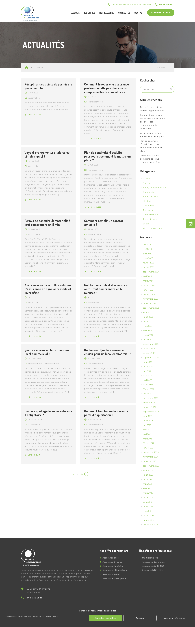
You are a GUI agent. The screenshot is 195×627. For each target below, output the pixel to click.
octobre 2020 (149, 461)
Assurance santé (111, 574)
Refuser (140, 618)
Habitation (148, 201)
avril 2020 (147, 488)
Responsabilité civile (152, 570)
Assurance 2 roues (112, 562)
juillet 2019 (148, 506)
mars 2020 (148, 493)
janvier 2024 (149, 290)
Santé (146, 223)
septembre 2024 (151, 271)
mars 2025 (148, 258)
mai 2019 (147, 511)
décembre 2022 (151, 344)
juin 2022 (147, 371)
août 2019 (147, 502)
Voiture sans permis (152, 228)
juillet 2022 (148, 366)
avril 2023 (147, 330)
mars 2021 (148, 438)
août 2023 (148, 312)
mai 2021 (147, 429)
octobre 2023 (149, 303)
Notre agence (106, 12)
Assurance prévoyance (114, 578)
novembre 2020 (151, 457)
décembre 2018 (151, 524)
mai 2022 (147, 375)
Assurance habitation (113, 566)
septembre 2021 (151, 411)
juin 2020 (147, 479)
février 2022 (148, 389)
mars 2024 (148, 281)
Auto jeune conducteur (154, 187)
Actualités (124, 12)
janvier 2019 (148, 520)
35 (82, 474)
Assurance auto (111, 558)
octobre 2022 (149, 353)
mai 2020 (147, 484)
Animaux (147, 183)
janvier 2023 (148, 339)
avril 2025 (147, 253)
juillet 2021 (148, 420)
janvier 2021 (148, 447)
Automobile (149, 192)
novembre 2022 (150, 348)
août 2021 (147, 416)
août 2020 (148, 470)
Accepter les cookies (105, 618)
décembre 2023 (151, 294)
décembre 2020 (151, 452)
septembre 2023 (151, 308)
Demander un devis (160, 12)
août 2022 (148, 362)
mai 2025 (147, 249)
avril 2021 (147, 434)
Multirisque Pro (150, 558)
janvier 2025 (149, 267)
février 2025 (148, 262)
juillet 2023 (148, 317)
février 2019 (148, 515)
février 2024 (148, 285)
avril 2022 (147, 380)
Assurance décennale (153, 562)
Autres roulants (150, 196)
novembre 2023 (150, 299)
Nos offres (89, 12)
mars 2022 (148, 384)
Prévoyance (149, 210)
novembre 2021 (150, 402)
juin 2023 (147, 321)
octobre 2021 (149, 407)
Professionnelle (150, 214)
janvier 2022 (148, 393)
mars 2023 (148, 335)
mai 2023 (147, 326)
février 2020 (148, 497)
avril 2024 (147, 276)
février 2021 (148, 443)
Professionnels (150, 219)
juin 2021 (147, 425)
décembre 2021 (150, 398)
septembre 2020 (151, 466)
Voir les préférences (174, 618)
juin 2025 (147, 244)
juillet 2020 (148, 475)
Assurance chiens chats (115, 570)
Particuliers (148, 205)
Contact (139, 12)
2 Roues (147, 178)
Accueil (75, 12)
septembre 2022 (151, 357)
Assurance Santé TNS (153, 566)
